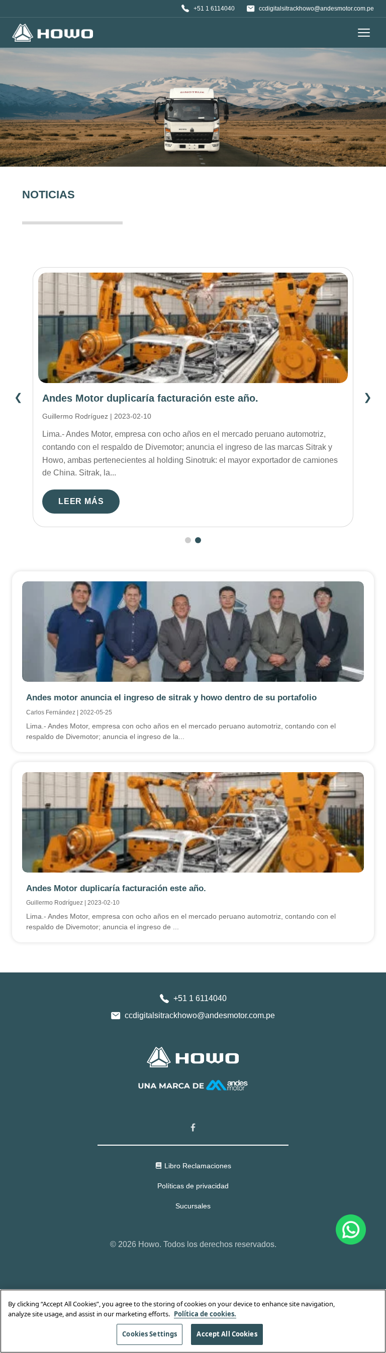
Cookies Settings (149, 1333)
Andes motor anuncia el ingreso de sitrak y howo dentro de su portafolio (171, 697)
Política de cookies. (205, 1313)
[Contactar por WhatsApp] (351, 1229)
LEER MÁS (81, 501)
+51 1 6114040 (214, 8)
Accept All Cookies (227, 1333)
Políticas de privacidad (193, 1186)
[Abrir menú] (364, 33)
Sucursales (193, 1206)
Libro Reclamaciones (197, 1166)
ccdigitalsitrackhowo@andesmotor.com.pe (316, 8)
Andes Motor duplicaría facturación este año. (150, 398)
